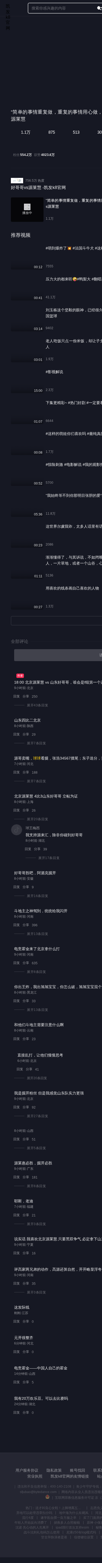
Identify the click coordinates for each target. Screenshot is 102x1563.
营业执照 (34, 1476)
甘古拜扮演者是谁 (54, 1537)
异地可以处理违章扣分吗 (34, 1513)
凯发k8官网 (8, 8)
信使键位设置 (84, 1537)
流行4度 (28, 1518)
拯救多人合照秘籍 (67, 1522)
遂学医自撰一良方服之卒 (58, 1518)
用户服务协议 (27, 1470)
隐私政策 (54, 1470)
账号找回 (77, 1470)
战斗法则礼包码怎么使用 (42, 1532)
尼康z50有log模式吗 (81, 1532)
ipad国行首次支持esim (72, 1527)
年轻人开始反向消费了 (30, 1522)
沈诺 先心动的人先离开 (32, 1527)
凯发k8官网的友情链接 (70, 1476)
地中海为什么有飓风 (73, 1513)
